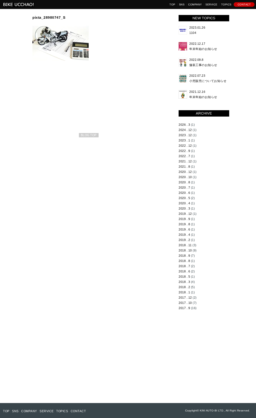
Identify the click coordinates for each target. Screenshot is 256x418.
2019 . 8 (184, 224)
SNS (182, 4)
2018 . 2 (184, 287)
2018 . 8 (184, 261)
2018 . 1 (184, 292)
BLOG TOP (89, 135)
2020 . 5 (184, 198)
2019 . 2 (184, 240)
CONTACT (244, 4)
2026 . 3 (184, 124)
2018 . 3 (184, 281)
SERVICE (211, 4)
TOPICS (226, 4)
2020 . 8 (184, 182)
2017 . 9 (184, 308)
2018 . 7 (184, 266)
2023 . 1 (184, 140)
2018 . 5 (184, 276)
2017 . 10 (185, 302)
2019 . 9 (184, 219)
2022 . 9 (184, 150)
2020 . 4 (184, 203)
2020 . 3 (184, 208)
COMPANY (195, 4)
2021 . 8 (184, 166)
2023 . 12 (185, 135)
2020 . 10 (185, 177)
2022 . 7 (184, 156)
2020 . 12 (185, 171)
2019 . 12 (185, 213)
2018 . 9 (184, 255)
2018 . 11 (185, 245)
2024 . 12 (185, 130)
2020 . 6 (184, 192)
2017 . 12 (185, 297)
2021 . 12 (185, 161)
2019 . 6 (184, 229)
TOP (172, 4)
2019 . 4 (184, 234)
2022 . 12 (185, 145)
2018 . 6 (184, 271)
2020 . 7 (184, 187)
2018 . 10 (185, 250)
